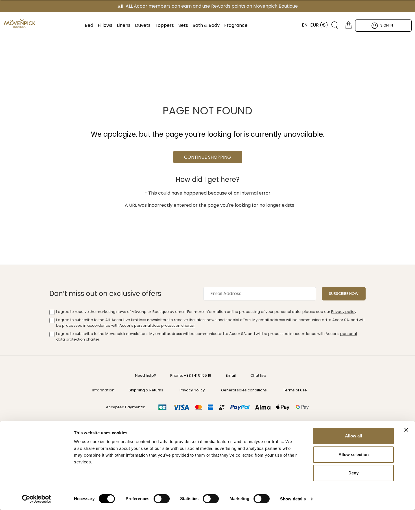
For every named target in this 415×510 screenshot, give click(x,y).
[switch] (162, 499)
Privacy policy (343, 311)
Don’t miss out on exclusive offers (105, 293)
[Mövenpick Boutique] (19, 23)
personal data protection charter (164, 325)
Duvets (142, 25)
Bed (89, 25)
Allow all (353, 435)
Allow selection (353, 454)
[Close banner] (406, 430)
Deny (353, 472)
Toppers (164, 25)
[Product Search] (332, 25)
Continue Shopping (207, 157)
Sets (183, 25)
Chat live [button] (258, 375)
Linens (123, 25)
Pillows (105, 25)
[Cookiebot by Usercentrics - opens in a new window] (36, 499)
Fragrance (236, 25)
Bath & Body (206, 25)
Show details (293, 498)
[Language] (301, 25)
